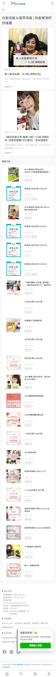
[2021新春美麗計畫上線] (13, 419)
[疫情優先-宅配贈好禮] (13, 325)
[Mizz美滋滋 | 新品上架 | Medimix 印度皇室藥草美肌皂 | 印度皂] (13, 174)
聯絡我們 (27, 623)
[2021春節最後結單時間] (13, 400)
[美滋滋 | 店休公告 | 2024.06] (13, 193)
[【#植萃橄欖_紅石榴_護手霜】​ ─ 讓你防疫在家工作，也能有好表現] (13, 287)
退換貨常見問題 (8, 641)
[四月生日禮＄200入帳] (13, 363)
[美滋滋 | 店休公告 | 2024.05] (13, 231)
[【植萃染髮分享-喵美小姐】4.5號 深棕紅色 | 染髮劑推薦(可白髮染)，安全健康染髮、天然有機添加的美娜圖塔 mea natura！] (28, 110)
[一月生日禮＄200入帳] (13, 438)
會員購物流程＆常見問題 (12, 637)
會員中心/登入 (8, 623)
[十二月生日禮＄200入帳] (13, 495)
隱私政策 (44, 623)
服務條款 (35, 623)
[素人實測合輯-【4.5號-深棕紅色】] (28, 47)
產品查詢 (18, 623)
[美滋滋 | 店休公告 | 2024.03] (13, 269)
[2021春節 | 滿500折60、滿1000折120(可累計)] (13, 382)
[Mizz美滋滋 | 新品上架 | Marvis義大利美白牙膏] (13, 212)
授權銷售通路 (7, 627)
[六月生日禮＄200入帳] (13, 306)
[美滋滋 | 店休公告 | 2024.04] (13, 250)
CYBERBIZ (6, 667)
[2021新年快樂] (13, 457)
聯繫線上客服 (35, 645)
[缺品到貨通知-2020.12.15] (13, 476)
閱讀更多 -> (9, 87)
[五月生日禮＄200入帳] (13, 344)
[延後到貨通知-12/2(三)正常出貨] (13, 532)
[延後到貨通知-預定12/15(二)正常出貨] (13, 514)
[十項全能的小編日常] (13, 551)
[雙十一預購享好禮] (13, 570)
